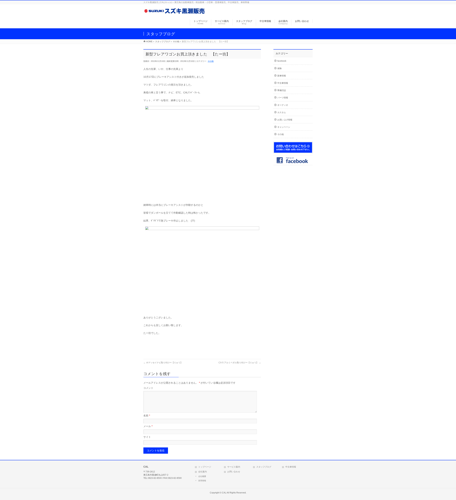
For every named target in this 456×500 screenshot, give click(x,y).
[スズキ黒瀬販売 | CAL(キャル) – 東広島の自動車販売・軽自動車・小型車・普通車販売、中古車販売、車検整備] (174, 13)
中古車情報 (282, 83)
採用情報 (202, 481)
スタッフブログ (263, 467)
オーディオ (282, 105)
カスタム (281, 112)
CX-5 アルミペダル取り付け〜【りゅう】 (240, 362)
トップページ (204, 467)
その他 (211, 61)
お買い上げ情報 (284, 119)
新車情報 (281, 75)
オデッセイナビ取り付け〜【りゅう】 (162, 362)
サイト (147, 436)
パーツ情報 (282, 97)
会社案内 (202, 471)
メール (147, 426)
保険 (279, 68)
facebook (281, 61)
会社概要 (202, 476)
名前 (146, 415)
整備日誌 (281, 90)
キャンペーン (283, 127)
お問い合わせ (233, 471)
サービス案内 (233, 467)
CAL (224, 492)
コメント (148, 387)
